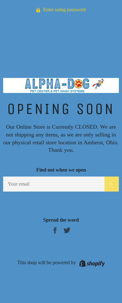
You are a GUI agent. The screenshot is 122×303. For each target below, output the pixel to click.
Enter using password (64, 9)
